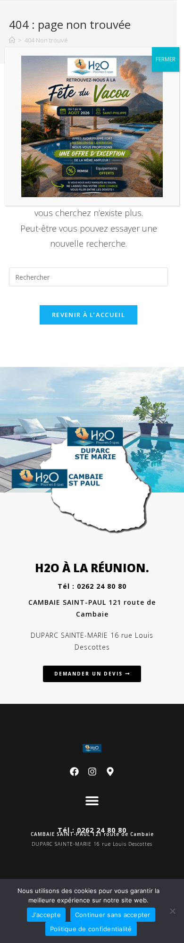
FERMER (166, 59)
